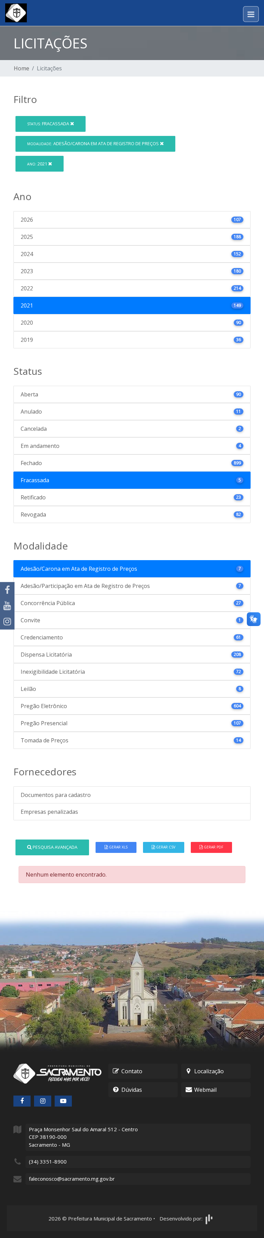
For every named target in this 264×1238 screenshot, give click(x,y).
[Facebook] (7, 590)
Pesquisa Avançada (54, 847)
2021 (37, 164)
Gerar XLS (118, 847)
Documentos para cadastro (56, 795)
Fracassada (48, 123)
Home (21, 68)
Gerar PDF (213, 847)
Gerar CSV (165, 847)
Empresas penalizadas (49, 811)
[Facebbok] (22, 1101)
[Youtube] (7, 606)
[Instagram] (7, 621)
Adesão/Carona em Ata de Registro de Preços (93, 143)
